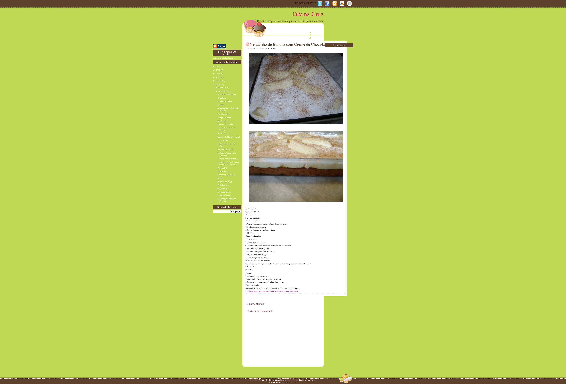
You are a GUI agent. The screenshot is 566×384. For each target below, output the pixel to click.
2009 (218, 80)
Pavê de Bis (222, 168)
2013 (218, 66)
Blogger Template (293, 380)
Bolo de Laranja (224, 133)
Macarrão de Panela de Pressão (227, 199)
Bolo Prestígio (223, 185)
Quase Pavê (222, 120)
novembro (222, 91)
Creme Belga (223, 140)
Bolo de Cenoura (224, 195)
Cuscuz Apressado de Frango (226, 128)
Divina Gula (308, 14)
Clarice (294, 382)
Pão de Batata (223, 171)
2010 (218, 77)
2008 (218, 84)
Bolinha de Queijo (225, 101)
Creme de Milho (224, 192)
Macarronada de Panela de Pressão (228, 109)
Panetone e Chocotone (227, 94)
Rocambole (222, 188)
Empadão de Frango (226, 149)
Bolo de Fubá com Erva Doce (227, 144)
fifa (315, 380)
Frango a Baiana (224, 117)
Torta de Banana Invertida (228, 158)
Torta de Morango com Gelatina (227, 154)
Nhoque (221, 178)
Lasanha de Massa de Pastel (229, 136)
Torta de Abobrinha (225, 124)
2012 (218, 70)
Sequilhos (222, 98)
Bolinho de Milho (225, 181)
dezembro (222, 87)
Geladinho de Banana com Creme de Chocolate (228, 163)
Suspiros (221, 104)
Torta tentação (223, 114)
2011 (218, 73)
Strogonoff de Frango (226, 174)
